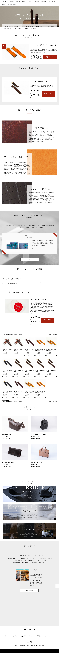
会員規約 (31, 636)
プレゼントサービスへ (29, 259)
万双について (12, 1)
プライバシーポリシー (50, 636)
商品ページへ (50, 57)
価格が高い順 (16, 334)
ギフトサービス (36, 1)
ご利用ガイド (7, 636)
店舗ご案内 (29, 1)
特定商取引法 (39, 636)
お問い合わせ (43, 1)
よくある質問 (23, 636)
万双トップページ (4, 4)
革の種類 (23, 1)
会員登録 (15, 636)
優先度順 (20, 334)
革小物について (10, 4)
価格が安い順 (11, 334)
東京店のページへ (29, 590)
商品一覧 (18, 1)
